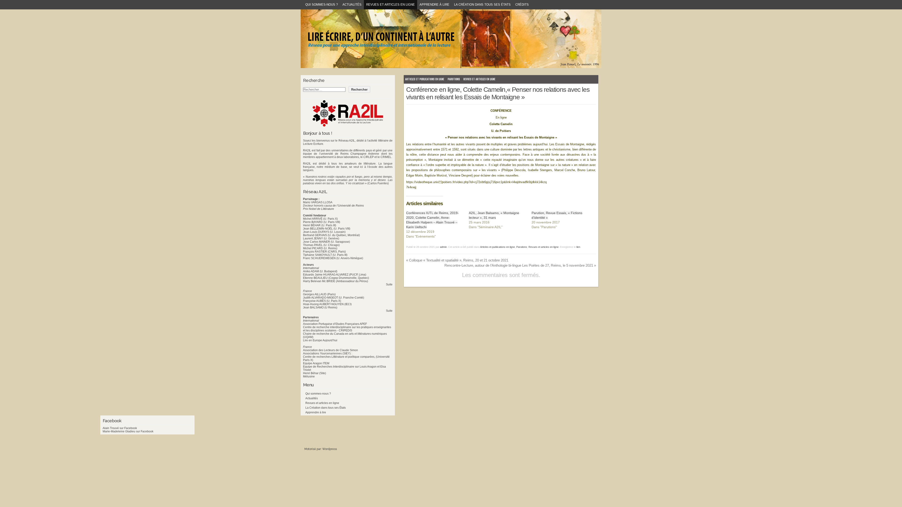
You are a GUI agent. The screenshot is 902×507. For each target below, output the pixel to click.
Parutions (454, 79)
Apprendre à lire (434, 4)
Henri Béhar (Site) (314, 373)
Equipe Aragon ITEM (316, 363)
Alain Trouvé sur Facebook (120, 428)
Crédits (522, 4)
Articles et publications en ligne (424, 79)
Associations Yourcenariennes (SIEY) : (327, 353)
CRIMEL (386, 157)
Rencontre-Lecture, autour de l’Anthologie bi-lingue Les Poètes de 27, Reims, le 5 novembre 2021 (520, 265)
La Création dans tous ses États (482, 4)
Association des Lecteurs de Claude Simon (330, 350)
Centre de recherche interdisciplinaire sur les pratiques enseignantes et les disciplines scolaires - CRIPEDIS (347, 329)
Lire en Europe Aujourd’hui (320, 340)
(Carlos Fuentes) (378, 183)
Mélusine (309, 376)
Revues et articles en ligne (390, 4)
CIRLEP (368, 157)
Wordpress (329, 449)
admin (443, 247)
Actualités (352, 4)
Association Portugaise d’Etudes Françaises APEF (335, 324)
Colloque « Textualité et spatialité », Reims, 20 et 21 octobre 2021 (457, 260)
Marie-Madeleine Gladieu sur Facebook (128, 431)
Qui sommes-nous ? (321, 4)
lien (578, 247)
